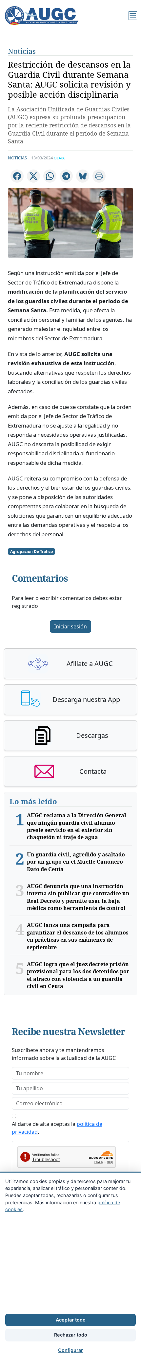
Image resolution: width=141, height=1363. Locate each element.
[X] (33, 176)
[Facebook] (17, 176)
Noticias (22, 51)
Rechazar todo (70, 1335)
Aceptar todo (71, 1319)
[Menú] (133, 15)
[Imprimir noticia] (99, 176)
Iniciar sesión (70, 626)
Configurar (70, 1350)
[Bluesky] (82, 176)
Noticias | (19, 158)
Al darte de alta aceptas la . (57, 1127)
